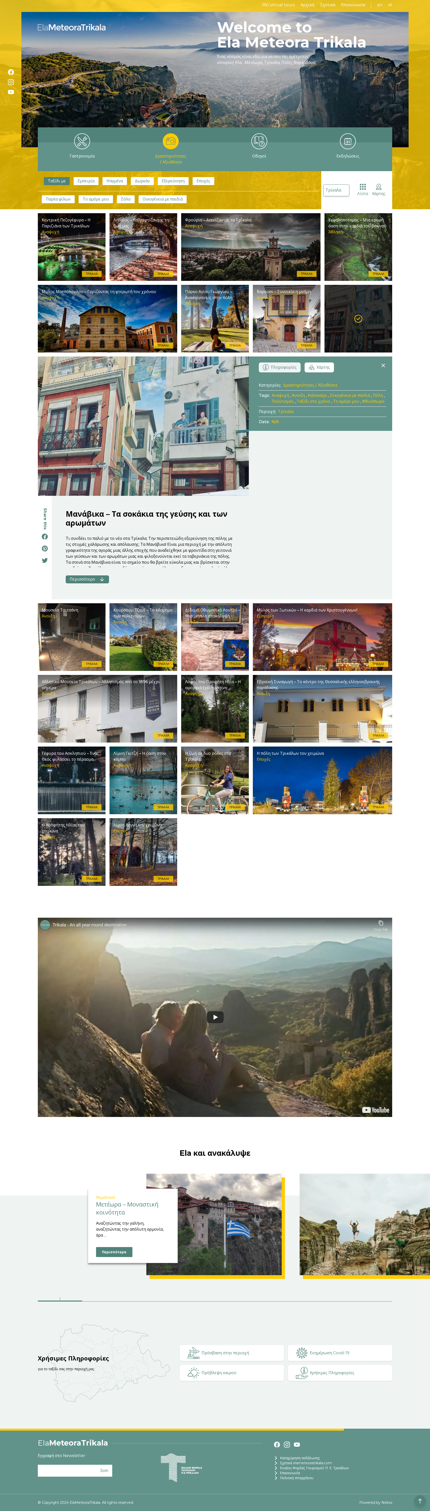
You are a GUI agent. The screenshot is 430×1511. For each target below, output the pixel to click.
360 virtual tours (278, 4)
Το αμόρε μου (96, 199)
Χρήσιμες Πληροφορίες (332, 1372)
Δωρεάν (142, 181)
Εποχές (203, 181)
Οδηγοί (259, 156)
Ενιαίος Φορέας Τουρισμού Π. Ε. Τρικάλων (314, 1468)
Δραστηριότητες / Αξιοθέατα (170, 159)
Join (104, 1470)
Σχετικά (327, 4)
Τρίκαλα (333, 190)
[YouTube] (11, 92)
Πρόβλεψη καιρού (219, 1372)
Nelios (386, 1502)
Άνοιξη (298, 395)
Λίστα (362, 193)
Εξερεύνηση (173, 181)
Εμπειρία (86, 181)
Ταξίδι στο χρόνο (313, 401)
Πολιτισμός (283, 401)
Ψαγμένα (115, 181)
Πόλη (378, 395)
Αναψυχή (280, 395)
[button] (60, 1300)
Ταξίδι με (57, 181)
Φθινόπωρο (373, 401)
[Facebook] (11, 72)
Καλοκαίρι (317, 395)
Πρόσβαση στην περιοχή (225, 1353)
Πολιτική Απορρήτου (297, 1478)
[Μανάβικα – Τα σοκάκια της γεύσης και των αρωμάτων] (358, 319)
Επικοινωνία (353, 4)
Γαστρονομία (82, 156)
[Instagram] (11, 82)
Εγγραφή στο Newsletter (61, 1455)
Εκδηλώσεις (347, 156)
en (379, 4)
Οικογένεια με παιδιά (163, 199)
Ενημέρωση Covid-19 (329, 1353)
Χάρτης (378, 193)
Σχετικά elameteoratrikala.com (306, 1463)
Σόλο (126, 199)
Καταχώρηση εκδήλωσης (300, 1458)
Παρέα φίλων (58, 199)
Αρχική (307, 4)
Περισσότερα (114, 1252)
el (390, 4)
